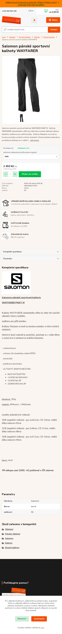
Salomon (9, 538)
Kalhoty (37, 37)
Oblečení (12, 37)
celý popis (34, 140)
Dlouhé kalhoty (49, 37)
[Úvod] (14, 20)
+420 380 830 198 (9, 11)
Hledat (53, 29)
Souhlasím (39, 618)
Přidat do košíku (30, 174)
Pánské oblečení (25, 37)
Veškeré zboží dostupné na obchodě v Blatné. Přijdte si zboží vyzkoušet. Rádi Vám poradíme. (31, 3)
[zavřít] (58, 2)
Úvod (3, 37)
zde (42, 627)
